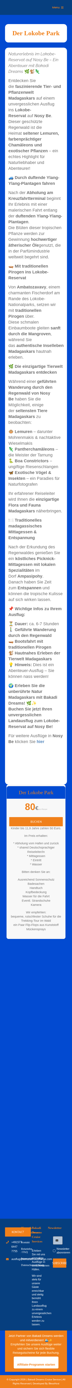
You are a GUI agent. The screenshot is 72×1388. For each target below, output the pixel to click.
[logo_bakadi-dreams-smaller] (20, 5)
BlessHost (54, 1383)
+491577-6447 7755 (17, 1247)
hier (40, 741)
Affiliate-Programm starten (36, 1364)
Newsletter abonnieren (63, 1250)
